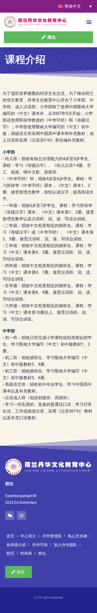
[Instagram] (21, 515)
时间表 (26, 553)
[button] (89, 21)
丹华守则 (40, 545)
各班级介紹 (16, 545)
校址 (42, 553)
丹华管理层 (52, 536)
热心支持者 (77, 536)
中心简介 (28, 536)
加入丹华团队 (65, 545)
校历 (10, 553)
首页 (10, 536)
